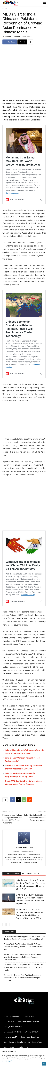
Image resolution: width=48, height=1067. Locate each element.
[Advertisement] (24, 72)
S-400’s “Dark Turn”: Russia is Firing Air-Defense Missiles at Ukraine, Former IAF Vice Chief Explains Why (23, 946)
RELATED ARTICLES (11, 874)
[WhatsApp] (24, 799)
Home (4, 9)
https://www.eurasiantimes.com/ (24, 851)
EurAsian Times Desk (12, 36)
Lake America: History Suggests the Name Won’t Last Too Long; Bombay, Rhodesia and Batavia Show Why (24, 937)
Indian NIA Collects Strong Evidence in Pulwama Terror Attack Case (35, 817)
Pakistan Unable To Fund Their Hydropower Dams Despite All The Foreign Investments (12, 819)
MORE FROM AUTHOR (30, 874)
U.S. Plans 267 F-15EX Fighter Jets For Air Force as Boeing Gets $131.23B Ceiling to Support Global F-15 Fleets (24, 967)
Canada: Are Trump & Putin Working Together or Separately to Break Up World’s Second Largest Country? (22, 977)
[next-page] (7, 924)
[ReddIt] (29, 799)
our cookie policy (7, 1061)
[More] (30, 41)
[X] (18, 799)
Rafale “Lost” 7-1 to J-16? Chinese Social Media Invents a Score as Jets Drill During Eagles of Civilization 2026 (22, 957)
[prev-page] (4, 924)
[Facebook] (12, 799)
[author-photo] (24, 844)
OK (44, 1064)
